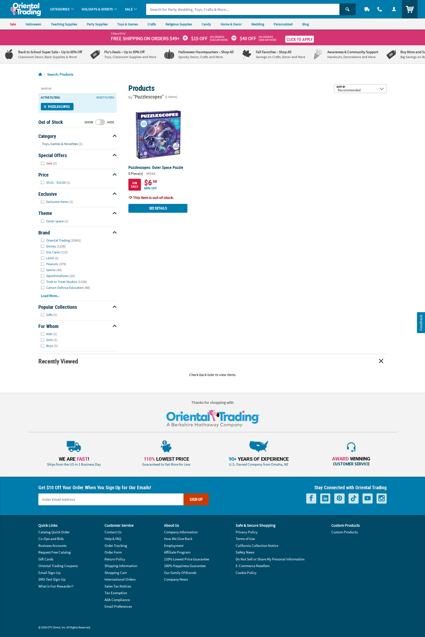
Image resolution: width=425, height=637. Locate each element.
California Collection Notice (257, 545)
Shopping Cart (116, 572)
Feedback (420, 322)
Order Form (113, 552)
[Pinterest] (339, 498)
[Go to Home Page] (40, 74)
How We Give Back (178, 538)
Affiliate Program (177, 552)
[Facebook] (311, 498)
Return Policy (115, 559)
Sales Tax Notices (118, 586)
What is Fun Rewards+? (55, 586)
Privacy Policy (247, 532)
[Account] (394, 9)
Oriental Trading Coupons (58, 565)
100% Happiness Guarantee (185, 565)
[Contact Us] (379, 9)
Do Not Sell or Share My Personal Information (270, 559)
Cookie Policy (246, 572)
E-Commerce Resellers (253, 565)
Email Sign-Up (49, 572)
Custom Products (344, 532)
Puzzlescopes (59, 106)
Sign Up (196, 499)
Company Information (181, 532)
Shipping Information (121, 565)
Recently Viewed (58, 361)
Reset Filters (105, 97)
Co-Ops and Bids (51, 538)
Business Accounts (52, 545)
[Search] (347, 9)
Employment (173, 545)
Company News (176, 579)
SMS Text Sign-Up (51, 579)
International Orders (120, 579)
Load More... (50, 295)
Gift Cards (45, 559)
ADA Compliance (117, 599)
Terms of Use (245, 538)
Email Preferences (118, 606)
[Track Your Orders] (367, 9)
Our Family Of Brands (180, 572)
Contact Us (113, 532)
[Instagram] (382, 498)
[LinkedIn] (325, 498)
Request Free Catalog (54, 552)
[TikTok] (354, 498)
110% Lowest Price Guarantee (186, 559)
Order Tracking (116, 545)
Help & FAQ (113, 538)
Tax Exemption (116, 592)
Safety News (245, 552)
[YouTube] (368, 498)
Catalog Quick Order (54, 532)
